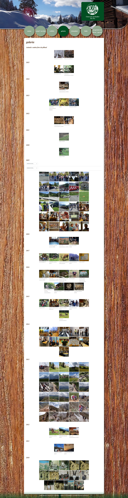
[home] (92, 11)
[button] (32, 164)
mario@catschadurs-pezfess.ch (81, 495)
